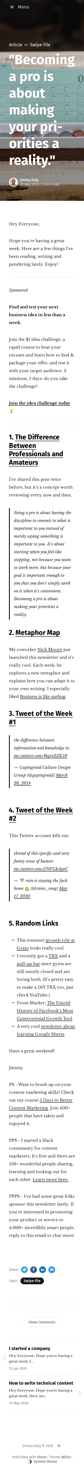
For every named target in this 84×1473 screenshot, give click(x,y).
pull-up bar (28, 963)
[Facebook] (33, 1269)
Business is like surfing (42, 696)
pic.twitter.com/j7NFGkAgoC (41, 869)
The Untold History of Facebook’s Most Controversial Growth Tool (45, 1010)
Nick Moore (49, 649)
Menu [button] (23, 7)
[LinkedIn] (42, 1269)
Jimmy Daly (29, 180)
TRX (53, 956)
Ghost (41, 1457)
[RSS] (58, 1446)
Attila (65, 1457)
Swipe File (32, 1281)
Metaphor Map (37, 633)
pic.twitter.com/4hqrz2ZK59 (40, 755)
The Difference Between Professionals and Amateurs (36, 449)
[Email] (51, 1269)
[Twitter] (24, 1269)
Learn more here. (51, 1179)
